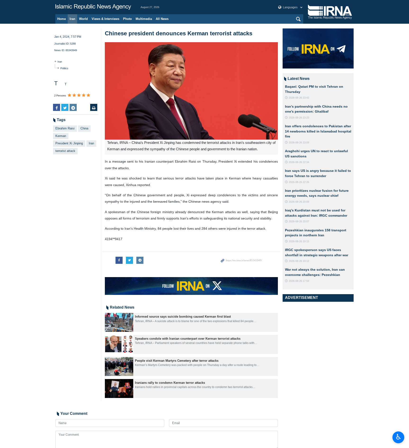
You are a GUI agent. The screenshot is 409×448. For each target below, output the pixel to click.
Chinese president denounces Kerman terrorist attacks (178, 33)
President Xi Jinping (69, 143)
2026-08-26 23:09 (299, 142)
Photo (127, 19)
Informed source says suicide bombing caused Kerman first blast (183, 316)
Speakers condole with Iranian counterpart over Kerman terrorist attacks (187, 338)
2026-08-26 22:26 (299, 182)
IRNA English (93, 7)
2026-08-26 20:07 (299, 221)
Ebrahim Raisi (65, 128)
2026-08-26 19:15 (299, 241)
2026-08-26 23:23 (299, 117)
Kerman (60, 136)
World (83, 19)
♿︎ (398, 437)
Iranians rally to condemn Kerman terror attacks (170, 382)
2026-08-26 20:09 (299, 201)
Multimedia (144, 19)
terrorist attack (65, 151)
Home (61, 19)
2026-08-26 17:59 (299, 280)
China (84, 128)
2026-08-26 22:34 (299, 162)
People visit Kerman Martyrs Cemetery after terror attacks (176, 360)
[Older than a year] (119, 322)
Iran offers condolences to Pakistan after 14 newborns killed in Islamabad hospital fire (318, 131)
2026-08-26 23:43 (299, 97)
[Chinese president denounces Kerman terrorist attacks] (191, 91)
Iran (72, 19)
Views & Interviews (105, 19)
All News (162, 19)
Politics (64, 68)
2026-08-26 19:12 (299, 261)
